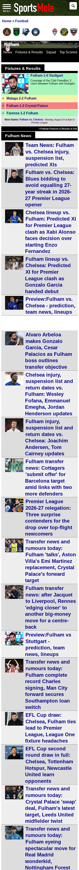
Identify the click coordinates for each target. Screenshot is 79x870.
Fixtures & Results (29, 52)
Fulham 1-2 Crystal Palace (27, 106)
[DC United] (74, 35)
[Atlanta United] (7, 35)
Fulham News (18, 136)
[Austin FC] (16, 35)
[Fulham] (8, 51)
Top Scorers (68, 52)
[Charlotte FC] (35, 35)
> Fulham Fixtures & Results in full (58, 128)
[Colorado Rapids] (55, 35)
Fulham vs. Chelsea (31, 119)
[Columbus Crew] (64, 35)
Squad (51, 52)
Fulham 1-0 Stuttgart (47, 75)
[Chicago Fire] (45, 35)
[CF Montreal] (26, 35)
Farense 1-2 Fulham (22, 113)
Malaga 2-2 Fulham (21, 98)
